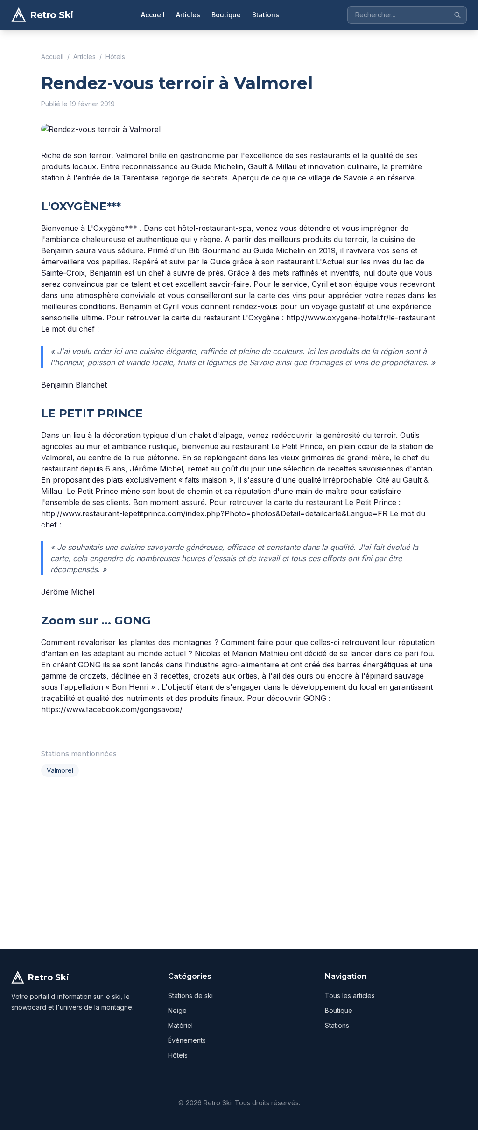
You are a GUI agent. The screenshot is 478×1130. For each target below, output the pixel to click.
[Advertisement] (239, 861)
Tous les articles (350, 995)
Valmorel (60, 770)
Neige (177, 1010)
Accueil (153, 15)
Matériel (180, 1025)
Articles (188, 15)
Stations (265, 15)
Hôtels (115, 57)
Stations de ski (190, 995)
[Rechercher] (457, 15)
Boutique (226, 15)
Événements (187, 1040)
